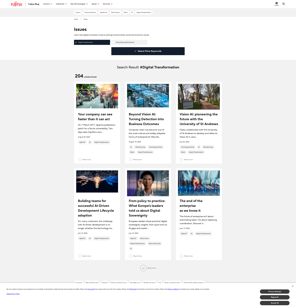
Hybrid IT (82, 142)
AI (132, 12)
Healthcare (103, 12)
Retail (126, 12)
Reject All (274, 297)
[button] (277, 4)
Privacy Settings (274, 291)
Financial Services (90, 12)
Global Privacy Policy (13, 294)
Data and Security (154, 243)
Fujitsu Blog (33, 4)
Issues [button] (94, 4)
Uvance (78, 12)
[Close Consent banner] (292, 286)
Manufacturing (140, 147)
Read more (86, 159)
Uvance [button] (46, 4)
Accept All (275, 303)
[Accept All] (91, 289)
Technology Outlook (155, 147)
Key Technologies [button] (78, 4)
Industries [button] (60, 4)
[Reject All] (133, 289)
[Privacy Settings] (173, 289)
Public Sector (115, 12)
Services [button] (106, 4)
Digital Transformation (144, 12)
